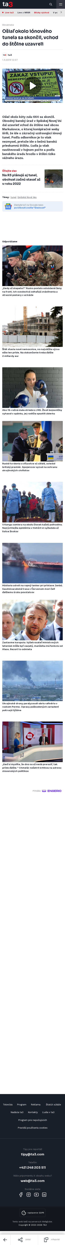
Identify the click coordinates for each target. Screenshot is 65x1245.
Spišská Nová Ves (27, 197)
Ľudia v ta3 (48, 1112)
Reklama (35, 1104)
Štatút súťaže (53, 1104)
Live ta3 (9, 12)
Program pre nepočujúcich (32, 1120)
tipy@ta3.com (32, 1154)
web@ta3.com (33, 1181)
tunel (13, 197)
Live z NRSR (24, 12)
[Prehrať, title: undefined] (32, 85)
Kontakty (33, 1112)
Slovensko (8, 24)
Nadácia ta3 (17, 1112)
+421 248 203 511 (32, 1168)
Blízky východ (41, 12)
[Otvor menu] (60, 4)
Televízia (7, 1104)
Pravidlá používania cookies (32, 1127)
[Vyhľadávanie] (51, 4)
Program (21, 1104)
